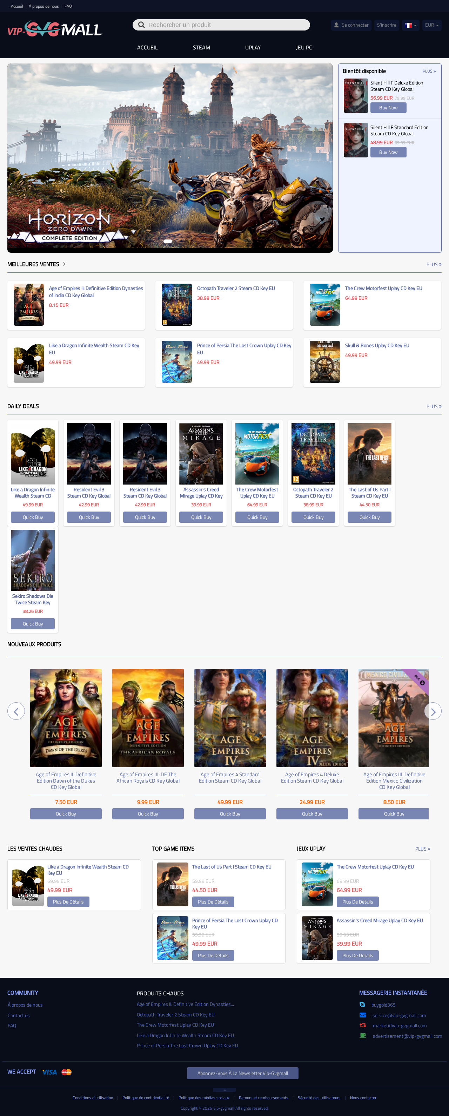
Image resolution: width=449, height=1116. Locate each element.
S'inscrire (386, 24)
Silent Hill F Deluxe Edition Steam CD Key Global (396, 86)
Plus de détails (68, 901)
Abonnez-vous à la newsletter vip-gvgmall (242, 1073)
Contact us (19, 1015)
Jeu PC (304, 47)
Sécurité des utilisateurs (320, 1097)
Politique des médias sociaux (204, 1097)
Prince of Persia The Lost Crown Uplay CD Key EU (187, 1045)
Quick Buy (33, 517)
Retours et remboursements (264, 1097)
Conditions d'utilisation (93, 1097)
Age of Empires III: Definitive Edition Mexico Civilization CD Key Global (312, 780)
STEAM (201, 47)
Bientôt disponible (364, 71)
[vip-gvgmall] (54, 25)
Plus (428, 71)
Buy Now (388, 107)
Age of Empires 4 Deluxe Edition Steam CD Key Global (230, 777)
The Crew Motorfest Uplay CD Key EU (175, 1024)
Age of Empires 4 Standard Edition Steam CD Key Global (148, 777)
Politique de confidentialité (146, 1097)
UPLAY (253, 47)
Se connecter (355, 24)
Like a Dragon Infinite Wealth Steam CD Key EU (185, 1035)
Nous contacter (363, 1097)
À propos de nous (44, 6)
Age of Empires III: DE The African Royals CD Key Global (66, 777)
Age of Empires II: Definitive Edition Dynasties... (185, 1004)
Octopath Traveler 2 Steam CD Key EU (176, 1014)
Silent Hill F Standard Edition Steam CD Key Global (399, 130)
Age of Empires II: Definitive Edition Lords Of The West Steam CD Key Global (394, 780)
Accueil (17, 6)
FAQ (68, 6)
